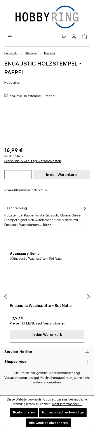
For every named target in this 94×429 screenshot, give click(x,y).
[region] (47, 118)
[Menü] (9, 36)
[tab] (45, 216)
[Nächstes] (88, 297)
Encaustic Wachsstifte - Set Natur (41, 305)
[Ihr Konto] (74, 36)
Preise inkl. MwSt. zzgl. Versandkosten (32, 161)
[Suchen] (63, 36)
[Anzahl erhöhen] (27, 174)
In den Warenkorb (61, 174)
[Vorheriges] (5, 297)
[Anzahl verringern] (9, 174)
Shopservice (15, 361)
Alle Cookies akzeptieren (48, 423)
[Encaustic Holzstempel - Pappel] (47, 118)
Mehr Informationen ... (67, 404)
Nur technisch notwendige (63, 412)
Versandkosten (15, 377)
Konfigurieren (24, 412)
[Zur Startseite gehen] (47, 17)
